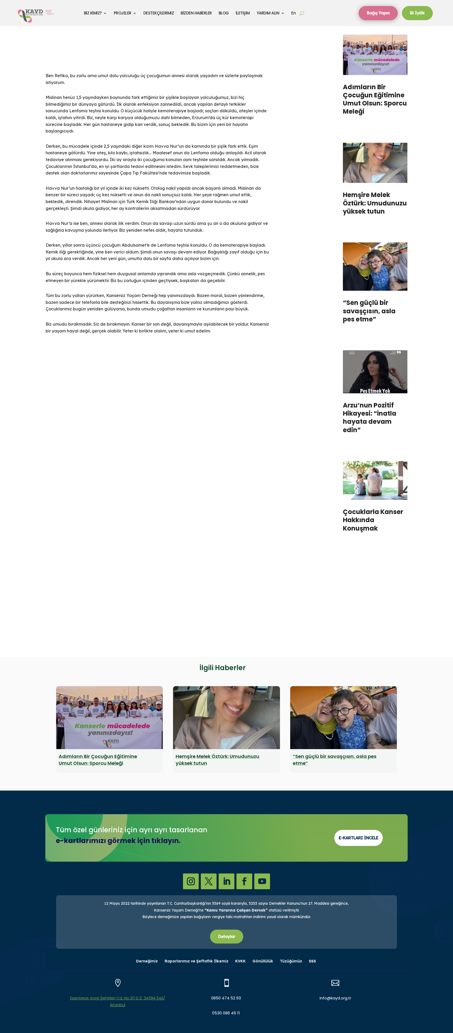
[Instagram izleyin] (191, 881)
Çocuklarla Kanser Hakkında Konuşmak (373, 519)
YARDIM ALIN (268, 13)
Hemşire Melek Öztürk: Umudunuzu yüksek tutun (375, 202)
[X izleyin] (209, 881)
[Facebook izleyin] (244, 881)
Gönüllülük (262, 961)
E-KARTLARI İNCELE (358, 837)
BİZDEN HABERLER (196, 13)
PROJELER (122, 13)
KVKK (240, 961)
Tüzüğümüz (291, 961)
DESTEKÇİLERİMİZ (158, 13)
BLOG (224, 13)
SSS (312, 961)
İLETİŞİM (243, 13)
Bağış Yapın (378, 12)
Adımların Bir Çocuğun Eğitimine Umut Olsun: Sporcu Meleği (375, 99)
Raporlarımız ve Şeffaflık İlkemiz (196, 961)
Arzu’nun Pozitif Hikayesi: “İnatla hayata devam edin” (369, 417)
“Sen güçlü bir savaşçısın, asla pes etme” (369, 310)
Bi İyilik (417, 12)
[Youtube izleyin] (262, 881)
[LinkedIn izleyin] (226, 881)
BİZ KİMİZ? (93, 13)
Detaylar (226, 936)
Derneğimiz (147, 961)
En (293, 13)
